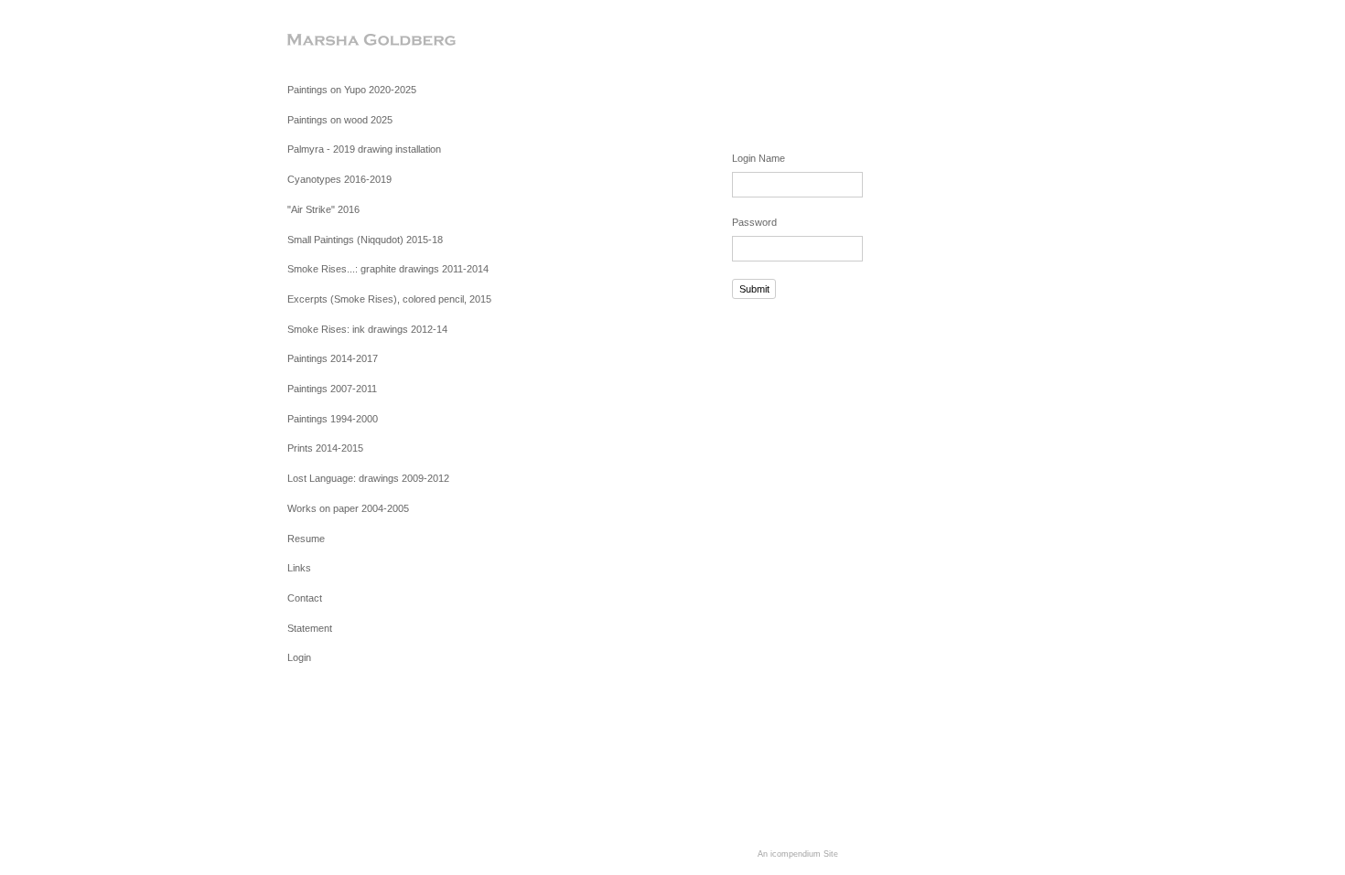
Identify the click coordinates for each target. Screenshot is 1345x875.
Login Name (758, 158)
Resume (306, 538)
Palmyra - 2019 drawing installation (364, 149)
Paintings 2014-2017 (332, 358)
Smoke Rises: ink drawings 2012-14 (367, 329)
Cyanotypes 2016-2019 (339, 179)
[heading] (333, 40)
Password (754, 222)
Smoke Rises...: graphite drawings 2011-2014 (388, 268)
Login (299, 657)
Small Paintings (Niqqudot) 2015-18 (365, 239)
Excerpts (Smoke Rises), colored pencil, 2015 (389, 298)
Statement (309, 628)
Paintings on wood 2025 (340, 119)
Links (299, 567)
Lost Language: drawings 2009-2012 (368, 478)
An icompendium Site (798, 854)
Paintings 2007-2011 (332, 388)
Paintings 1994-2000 (332, 418)
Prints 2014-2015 (325, 448)
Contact (304, 597)
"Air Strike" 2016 (323, 209)
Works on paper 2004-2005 (348, 508)
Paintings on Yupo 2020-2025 (351, 89)
